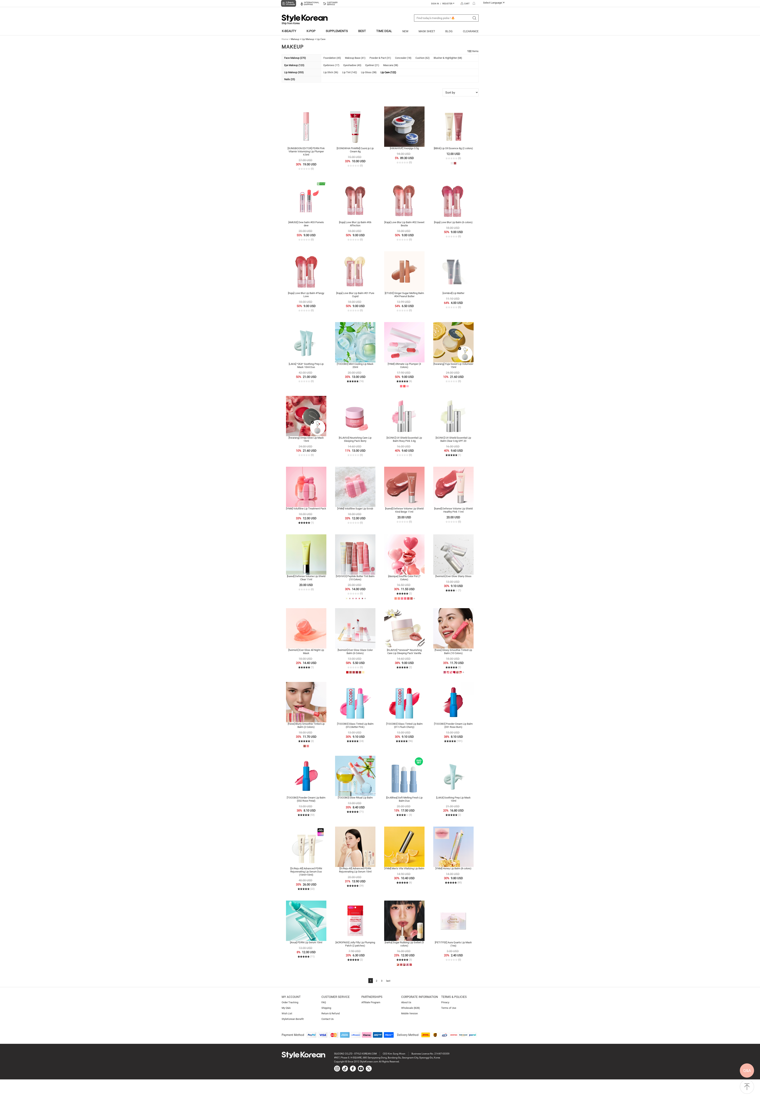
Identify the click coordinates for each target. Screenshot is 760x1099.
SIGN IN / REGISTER (442, 3)
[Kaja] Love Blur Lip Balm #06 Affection (355, 224)
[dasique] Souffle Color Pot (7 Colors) (404, 578)
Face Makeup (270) (295, 57)
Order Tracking (290, 1002)
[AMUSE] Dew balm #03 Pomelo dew (306, 224)
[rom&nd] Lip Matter (453, 293)
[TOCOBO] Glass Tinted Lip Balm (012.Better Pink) (355, 725)
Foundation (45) (332, 57)
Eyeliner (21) (372, 65)
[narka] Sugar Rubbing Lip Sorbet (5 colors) (404, 944)
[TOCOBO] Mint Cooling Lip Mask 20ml (355, 365)
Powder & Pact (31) (380, 57)
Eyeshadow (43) (352, 65)
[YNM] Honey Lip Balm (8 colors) (453, 868)
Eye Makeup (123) (294, 65)
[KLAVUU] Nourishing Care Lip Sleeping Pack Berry (355, 439)
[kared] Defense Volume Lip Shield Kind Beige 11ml (404, 510)
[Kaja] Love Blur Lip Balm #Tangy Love (306, 295)
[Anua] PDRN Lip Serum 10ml (306, 942)
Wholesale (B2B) (410, 1007)
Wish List (287, 1013)
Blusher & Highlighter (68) (448, 57)
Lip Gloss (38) (369, 72)
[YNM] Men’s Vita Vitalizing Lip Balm (404, 868)
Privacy (445, 1002)
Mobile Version (409, 1013)
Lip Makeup (308, 39)
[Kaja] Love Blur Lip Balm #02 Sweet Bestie (404, 224)
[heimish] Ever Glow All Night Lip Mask (306, 652)
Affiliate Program (370, 1002)
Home (285, 39)
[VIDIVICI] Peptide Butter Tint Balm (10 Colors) (355, 578)
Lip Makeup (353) (294, 72)
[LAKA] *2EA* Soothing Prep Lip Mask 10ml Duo (306, 365)
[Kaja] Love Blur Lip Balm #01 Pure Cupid (355, 295)
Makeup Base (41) (355, 57)
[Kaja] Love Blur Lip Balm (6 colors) (453, 222)
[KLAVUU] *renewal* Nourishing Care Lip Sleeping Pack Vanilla (404, 652)
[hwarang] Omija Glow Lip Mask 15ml (306, 439)
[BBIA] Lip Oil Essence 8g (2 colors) (453, 148)
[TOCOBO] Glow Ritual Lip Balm (355, 797)
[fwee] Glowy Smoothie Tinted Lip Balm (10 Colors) (453, 652)
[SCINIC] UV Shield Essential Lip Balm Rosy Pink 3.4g (404, 439)
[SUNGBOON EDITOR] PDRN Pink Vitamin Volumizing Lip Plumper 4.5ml (306, 151)
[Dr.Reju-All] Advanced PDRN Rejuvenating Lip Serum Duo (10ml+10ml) (306, 871)
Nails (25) (289, 79)
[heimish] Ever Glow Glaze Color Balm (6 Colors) (355, 652)
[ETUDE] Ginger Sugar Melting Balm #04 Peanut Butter (404, 295)
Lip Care (321, 39)
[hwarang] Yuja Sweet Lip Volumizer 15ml (453, 365)
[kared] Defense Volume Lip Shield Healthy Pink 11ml (453, 510)
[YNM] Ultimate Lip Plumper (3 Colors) (404, 365)
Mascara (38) (390, 65)
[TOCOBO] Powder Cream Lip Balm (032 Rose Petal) (306, 799)
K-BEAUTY (289, 31)
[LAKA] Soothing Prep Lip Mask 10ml (453, 799)
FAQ (323, 1002)
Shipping (326, 1007)
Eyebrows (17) (331, 65)
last (388, 980)
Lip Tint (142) (349, 72)
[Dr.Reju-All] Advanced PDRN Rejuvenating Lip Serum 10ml (355, 870)
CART (467, 3)
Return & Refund (330, 1013)
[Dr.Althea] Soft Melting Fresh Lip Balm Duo (404, 799)
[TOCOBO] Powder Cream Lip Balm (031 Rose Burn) (453, 725)
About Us (406, 1002)
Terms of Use (448, 1007)
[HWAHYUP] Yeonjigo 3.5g (404, 148)
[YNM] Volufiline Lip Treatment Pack (306, 508)
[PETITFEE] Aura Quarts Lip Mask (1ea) (453, 944)
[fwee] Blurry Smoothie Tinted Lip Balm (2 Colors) (306, 725)
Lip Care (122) (388, 72)
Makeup (295, 39)
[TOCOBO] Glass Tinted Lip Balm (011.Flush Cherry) (404, 725)
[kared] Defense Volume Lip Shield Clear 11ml (306, 578)
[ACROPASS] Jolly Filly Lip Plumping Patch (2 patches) (355, 944)
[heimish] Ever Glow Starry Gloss (453, 576)
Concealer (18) (403, 57)
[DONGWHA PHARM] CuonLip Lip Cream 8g (355, 150)
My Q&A (286, 1007)
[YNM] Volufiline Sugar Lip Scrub (355, 508)
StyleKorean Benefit (293, 1018)
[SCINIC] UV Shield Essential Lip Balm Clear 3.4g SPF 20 (453, 439)
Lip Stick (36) (330, 72)
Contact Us (327, 1018)
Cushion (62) (422, 57)
